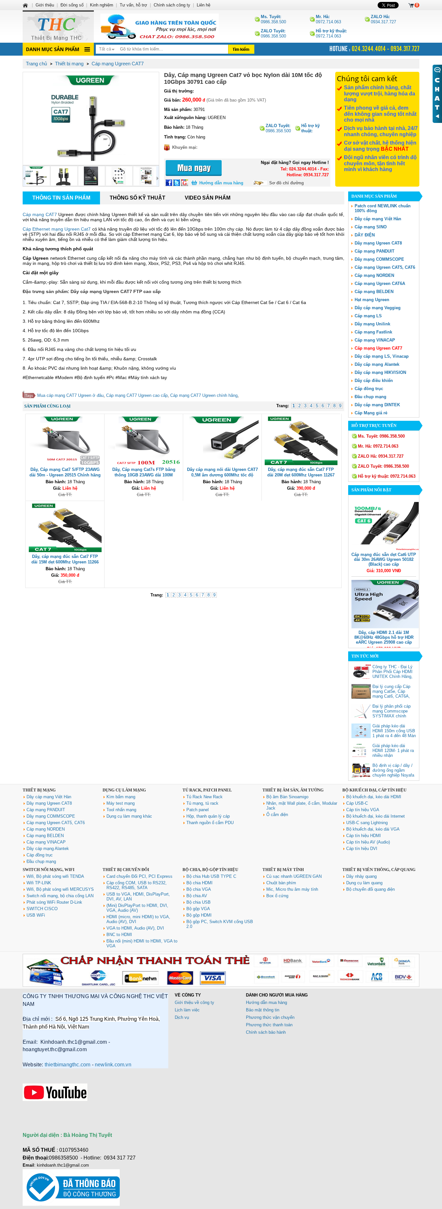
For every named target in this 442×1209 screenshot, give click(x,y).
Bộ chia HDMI (199, 882)
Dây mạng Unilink (372, 323)
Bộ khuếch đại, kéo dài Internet (375, 816)
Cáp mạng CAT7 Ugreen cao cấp (137, 395)
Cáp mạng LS (368, 315)
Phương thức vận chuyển (270, 1017)
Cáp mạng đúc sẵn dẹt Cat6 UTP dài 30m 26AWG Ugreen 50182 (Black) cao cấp (383, 559)
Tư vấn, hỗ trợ (133, 5)
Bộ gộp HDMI (199, 915)
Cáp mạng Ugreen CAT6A (380, 283)
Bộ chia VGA (198, 889)
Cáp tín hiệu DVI (361, 848)
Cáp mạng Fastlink (373, 332)
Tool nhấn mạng (121, 809)
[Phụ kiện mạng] (58, 26)
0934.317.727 (383, 19)
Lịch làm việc (187, 1009)
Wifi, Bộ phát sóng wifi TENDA (55, 876)
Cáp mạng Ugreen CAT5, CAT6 (385, 267)
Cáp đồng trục (369, 388)
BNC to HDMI (119, 934)
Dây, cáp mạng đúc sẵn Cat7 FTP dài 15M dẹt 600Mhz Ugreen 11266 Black (65, 562)
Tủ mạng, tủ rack (202, 803)
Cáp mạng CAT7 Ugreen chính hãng (204, 395)
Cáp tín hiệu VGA (362, 809)
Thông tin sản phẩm (61, 198)
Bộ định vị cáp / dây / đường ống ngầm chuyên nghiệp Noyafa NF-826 (393, 772)
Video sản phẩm (207, 198)
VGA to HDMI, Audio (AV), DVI (135, 928)
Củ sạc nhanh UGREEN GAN (294, 876)
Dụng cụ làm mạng (124, 790)
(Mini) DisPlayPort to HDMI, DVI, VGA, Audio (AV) (137, 908)
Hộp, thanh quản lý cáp (208, 816)
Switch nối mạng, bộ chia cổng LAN (60, 895)
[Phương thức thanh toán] (221, 985)
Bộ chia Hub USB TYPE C (211, 876)
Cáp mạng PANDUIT (374, 251)
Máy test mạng (120, 803)
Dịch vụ (182, 1017)
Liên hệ (203, 5)
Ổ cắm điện (277, 814)
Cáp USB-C (357, 803)
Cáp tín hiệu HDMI (363, 835)
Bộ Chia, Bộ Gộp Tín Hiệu (210, 869)
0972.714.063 (328, 19)
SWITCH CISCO (42, 908)
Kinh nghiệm (101, 5)
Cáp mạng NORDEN (374, 275)
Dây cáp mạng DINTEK (377, 404)
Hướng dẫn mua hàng (221, 182)
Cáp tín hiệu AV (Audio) (368, 842)
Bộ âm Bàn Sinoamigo (287, 796)
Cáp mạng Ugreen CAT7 (378, 348)
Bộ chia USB (198, 902)
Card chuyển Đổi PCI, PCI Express (139, 876)
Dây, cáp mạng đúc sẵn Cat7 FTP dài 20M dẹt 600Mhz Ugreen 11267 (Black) (301, 475)
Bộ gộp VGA (198, 908)
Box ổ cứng (277, 895)
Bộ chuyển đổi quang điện (370, 889)
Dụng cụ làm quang (364, 882)
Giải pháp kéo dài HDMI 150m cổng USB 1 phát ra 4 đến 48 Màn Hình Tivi (394, 733)
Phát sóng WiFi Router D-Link (54, 902)
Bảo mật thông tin (262, 1009)
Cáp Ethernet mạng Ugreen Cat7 (57, 229)
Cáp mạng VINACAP (375, 340)
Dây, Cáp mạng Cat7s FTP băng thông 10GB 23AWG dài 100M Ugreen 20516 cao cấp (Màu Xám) (144, 475)
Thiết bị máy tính (283, 869)
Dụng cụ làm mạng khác (129, 816)
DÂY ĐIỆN (365, 235)
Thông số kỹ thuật (137, 198)
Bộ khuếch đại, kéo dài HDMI (373, 796)
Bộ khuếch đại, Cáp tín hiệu (374, 790)
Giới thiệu (45, 5)
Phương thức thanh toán (269, 1024)
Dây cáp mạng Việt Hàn (378, 218)
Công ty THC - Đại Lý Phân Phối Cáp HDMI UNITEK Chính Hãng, (392, 671)
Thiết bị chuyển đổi (126, 869)
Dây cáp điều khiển (374, 380)
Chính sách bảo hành (266, 1032)
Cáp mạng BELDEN (374, 291)
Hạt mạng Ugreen (372, 299)
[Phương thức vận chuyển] (159, 26)
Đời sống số (72, 5)
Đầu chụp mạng (370, 396)
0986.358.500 (273, 19)
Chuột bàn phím (281, 882)
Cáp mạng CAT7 (40, 214)
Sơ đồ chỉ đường (286, 182)
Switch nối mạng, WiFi (48, 869)
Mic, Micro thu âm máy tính (292, 889)
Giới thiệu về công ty (194, 1002)
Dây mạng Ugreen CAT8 (378, 243)
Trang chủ (36, 63)
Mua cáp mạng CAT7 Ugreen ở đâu (70, 395)
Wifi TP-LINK (39, 882)
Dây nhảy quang (361, 876)
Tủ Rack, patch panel (207, 790)
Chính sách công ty (172, 5)
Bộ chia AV (196, 895)
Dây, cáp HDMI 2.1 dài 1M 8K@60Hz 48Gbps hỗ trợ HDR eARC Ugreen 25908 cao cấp (384, 637)
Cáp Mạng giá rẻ (371, 412)
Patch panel (197, 809)
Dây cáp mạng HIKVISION (380, 372)
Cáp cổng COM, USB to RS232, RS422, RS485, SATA (136, 885)
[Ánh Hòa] (26, 5)
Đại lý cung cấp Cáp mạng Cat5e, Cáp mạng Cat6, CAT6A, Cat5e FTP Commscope (391, 696)
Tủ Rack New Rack (204, 796)
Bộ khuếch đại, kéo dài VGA (373, 829)
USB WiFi (36, 915)
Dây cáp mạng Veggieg (378, 307)
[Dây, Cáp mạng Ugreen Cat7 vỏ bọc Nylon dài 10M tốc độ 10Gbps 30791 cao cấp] (91, 118)
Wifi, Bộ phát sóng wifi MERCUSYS (60, 889)
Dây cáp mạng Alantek (377, 364)
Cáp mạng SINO (371, 226)
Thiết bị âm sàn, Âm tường (293, 790)
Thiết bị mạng (39, 790)
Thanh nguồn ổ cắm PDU (210, 822)
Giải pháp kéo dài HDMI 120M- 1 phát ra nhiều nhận (393, 750)
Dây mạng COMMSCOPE (379, 259)
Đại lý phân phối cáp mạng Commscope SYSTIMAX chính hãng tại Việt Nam (391, 713)
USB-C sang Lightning (367, 822)
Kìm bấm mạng (120, 796)
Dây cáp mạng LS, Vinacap (382, 356)
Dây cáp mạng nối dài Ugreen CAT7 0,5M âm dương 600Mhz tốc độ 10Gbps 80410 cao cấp (222, 475)
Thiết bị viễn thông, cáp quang (378, 869)
